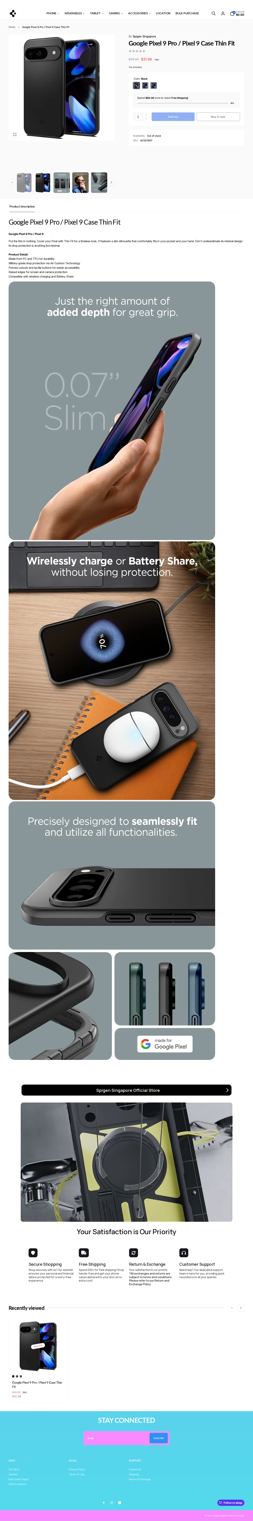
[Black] (136, 85)
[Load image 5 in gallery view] (99, 182)
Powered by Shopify (236, 1516)
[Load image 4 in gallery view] (80, 182)
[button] (213, 13)
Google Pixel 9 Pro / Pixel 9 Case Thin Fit (37, 1384)
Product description (22, 206)
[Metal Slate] (145, 85)
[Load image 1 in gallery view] (24, 182)
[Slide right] (210, 3)
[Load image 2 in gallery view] (43, 182)
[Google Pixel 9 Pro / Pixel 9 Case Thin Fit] (38, 1365)
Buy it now (218, 116)
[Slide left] (42, 3)
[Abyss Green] (154, 85)
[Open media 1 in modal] (62, 87)
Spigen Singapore (142, 36)
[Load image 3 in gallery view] (62, 182)
